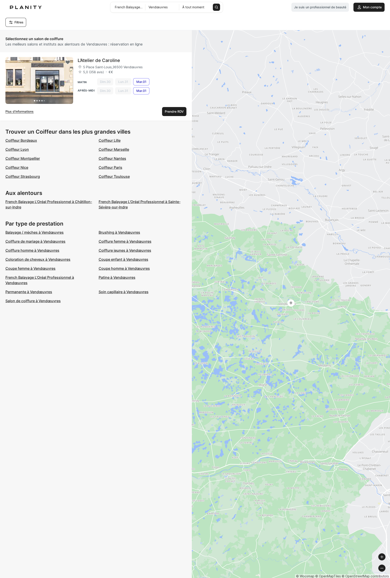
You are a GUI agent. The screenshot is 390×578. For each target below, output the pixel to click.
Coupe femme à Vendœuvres (30, 268)
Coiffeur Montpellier (22, 158)
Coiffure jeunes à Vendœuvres (125, 250)
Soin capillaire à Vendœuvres (124, 292)
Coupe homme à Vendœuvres (124, 268)
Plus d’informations (19, 111)
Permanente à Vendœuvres (28, 292)
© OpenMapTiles (328, 576)
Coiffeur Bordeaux (21, 140)
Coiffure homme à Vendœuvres (32, 250)
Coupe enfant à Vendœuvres (123, 259)
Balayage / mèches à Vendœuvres (34, 232)
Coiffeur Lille (110, 140)
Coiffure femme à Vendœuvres (125, 241)
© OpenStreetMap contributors (365, 576)
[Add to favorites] (67, 62)
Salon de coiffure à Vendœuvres (33, 301)
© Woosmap (305, 576)
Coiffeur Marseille (114, 149)
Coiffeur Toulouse (114, 176)
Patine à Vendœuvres (117, 277)
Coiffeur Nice (16, 167)
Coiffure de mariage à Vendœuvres (35, 241)
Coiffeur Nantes (112, 158)
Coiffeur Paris (110, 167)
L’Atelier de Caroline (99, 60)
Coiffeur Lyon (17, 149)
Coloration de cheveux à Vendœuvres (37, 259)
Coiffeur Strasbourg (22, 176)
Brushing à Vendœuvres (119, 232)
